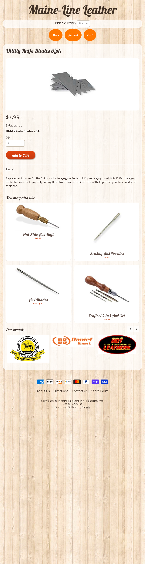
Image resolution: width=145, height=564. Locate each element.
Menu (55, 35)
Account (73, 35)
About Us (43, 391)
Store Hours (99, 391)
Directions (61, 391)
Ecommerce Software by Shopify (72, 407)
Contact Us (80, 391)
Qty (8, 137)
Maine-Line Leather (73, 9)
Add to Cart (20, 155)
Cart (90, 35)
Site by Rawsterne (72, 404)
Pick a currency (65, 23)
